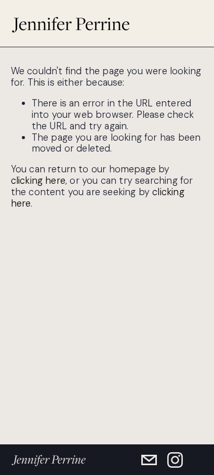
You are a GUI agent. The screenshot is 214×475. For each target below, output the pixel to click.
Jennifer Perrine (71, 23)
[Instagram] (175, 460)
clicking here (38, 180)
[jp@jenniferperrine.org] (149, 460)
